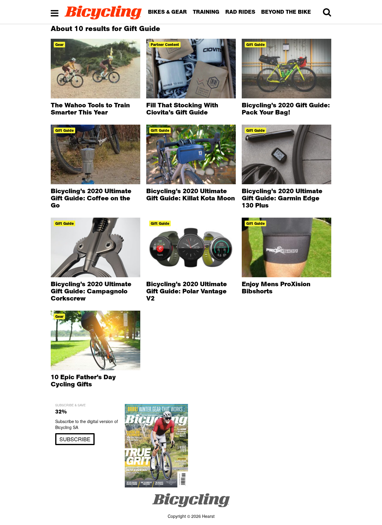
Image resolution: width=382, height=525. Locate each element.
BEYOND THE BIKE (286, 11)
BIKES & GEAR (167, 11)
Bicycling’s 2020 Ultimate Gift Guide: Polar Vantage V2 (186, 291)
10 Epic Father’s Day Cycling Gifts (83, 380)
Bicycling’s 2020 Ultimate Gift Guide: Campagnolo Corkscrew (91, 291)
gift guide (255, 44)
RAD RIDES (240, 11)
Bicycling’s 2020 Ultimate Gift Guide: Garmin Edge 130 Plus (282, 198)
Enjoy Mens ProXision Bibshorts (276, 287)
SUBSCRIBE (74, 439)
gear (59, 44)
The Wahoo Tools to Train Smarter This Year (90, 108)
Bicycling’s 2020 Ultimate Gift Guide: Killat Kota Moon (190, 194)
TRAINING (206, 11)
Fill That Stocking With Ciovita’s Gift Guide (182, 108)
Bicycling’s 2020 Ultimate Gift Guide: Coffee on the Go (91, 198)
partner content (165, 44)
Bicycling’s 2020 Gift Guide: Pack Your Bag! (286, 108)
